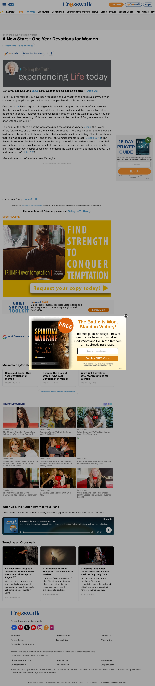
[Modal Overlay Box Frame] (77, 343)
